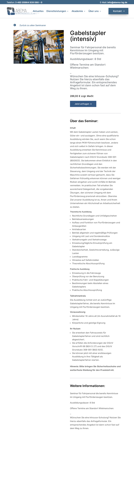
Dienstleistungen (56, 11)
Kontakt (117, 11)
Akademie (77, 11)
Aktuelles (38, 11)
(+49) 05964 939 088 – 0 (28, 2)
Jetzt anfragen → (83, 104)
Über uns (93, 11)
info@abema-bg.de (117, 2)
